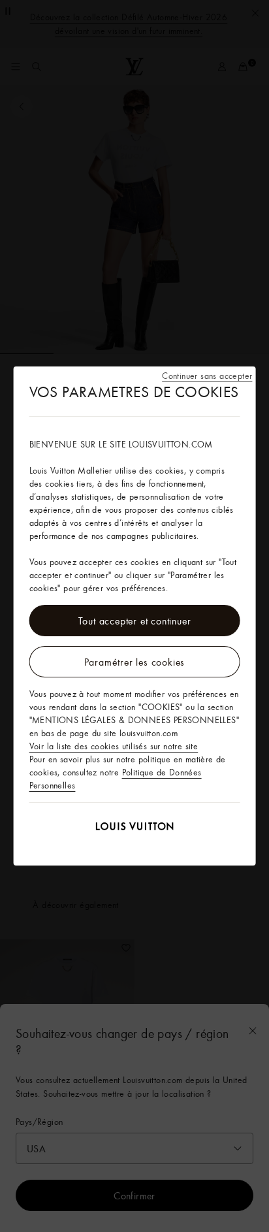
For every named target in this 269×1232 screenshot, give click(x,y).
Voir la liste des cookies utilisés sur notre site (113, 746)
